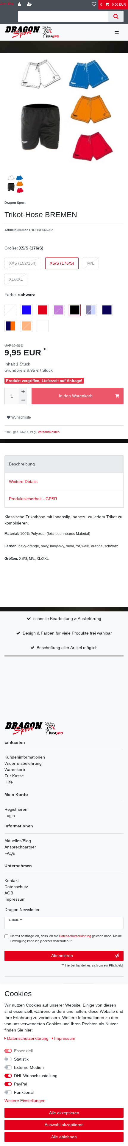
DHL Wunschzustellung (35, 1075)
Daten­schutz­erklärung (28, 1038)
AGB (8, 893)
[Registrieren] (30, 4)
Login (9, 815)
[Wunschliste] (94, 4)
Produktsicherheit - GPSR (33, 498)
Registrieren (15, 809)
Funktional (24, 1092)
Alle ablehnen (64, 1136)
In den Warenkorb (76, 395)
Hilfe (8, 782)
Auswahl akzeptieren (64, 1124)
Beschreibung (22, 464)
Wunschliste (20, 417)
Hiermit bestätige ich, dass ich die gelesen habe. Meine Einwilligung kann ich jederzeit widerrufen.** (66, 938)
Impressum (15, 899)
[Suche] (116, 16)
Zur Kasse (14, 775)
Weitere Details (23, 481)
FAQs (9, 853)
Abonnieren (62, 955)
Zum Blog (7, 3)
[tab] (64, 464)
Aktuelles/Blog (17, 840)
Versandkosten (48, 432)
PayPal (20, 1084)
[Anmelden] (20, 4)
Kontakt (11, 880)
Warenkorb (14, 769)
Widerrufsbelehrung (23, 763)
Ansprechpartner (20, 847)
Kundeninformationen (24, 757)
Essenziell (23, 1050)
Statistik (21, 1059)
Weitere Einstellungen (25, 1100)
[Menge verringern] (23, 400)
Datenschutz (16, 886)
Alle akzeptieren (64, 1112)
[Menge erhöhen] (23, 392)
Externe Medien (29, 1067)
